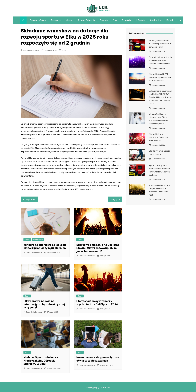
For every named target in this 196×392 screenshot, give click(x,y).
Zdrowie (104, 20)
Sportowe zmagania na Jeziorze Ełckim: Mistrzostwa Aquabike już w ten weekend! (97, 248)
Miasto (69, 20)
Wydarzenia (38, 240)
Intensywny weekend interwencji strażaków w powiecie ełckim (160, 43)
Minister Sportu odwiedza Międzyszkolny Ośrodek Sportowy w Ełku (40, 360)
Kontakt (170, 20)
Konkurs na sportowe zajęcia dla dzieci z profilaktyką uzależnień (45, 246)
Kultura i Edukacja (86, 20)
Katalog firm (155, 20)
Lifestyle (141, 20)
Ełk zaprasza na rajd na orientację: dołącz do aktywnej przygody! (44, 304)
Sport (115, 20)
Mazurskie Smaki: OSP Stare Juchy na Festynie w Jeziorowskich (160, 77)
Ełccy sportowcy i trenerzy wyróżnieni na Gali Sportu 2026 (97, 302)
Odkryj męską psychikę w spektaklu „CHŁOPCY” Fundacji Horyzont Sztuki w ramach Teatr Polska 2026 (160, 97)
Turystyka (126, 20)
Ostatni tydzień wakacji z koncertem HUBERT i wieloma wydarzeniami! (160, 60)
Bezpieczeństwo (38, 20)
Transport (56, 20)
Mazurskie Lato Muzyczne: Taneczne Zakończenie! (158, 137)
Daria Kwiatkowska (31, 50)
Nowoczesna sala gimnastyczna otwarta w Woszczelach (97, 359)
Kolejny (114, 199)
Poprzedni (30, 199)
